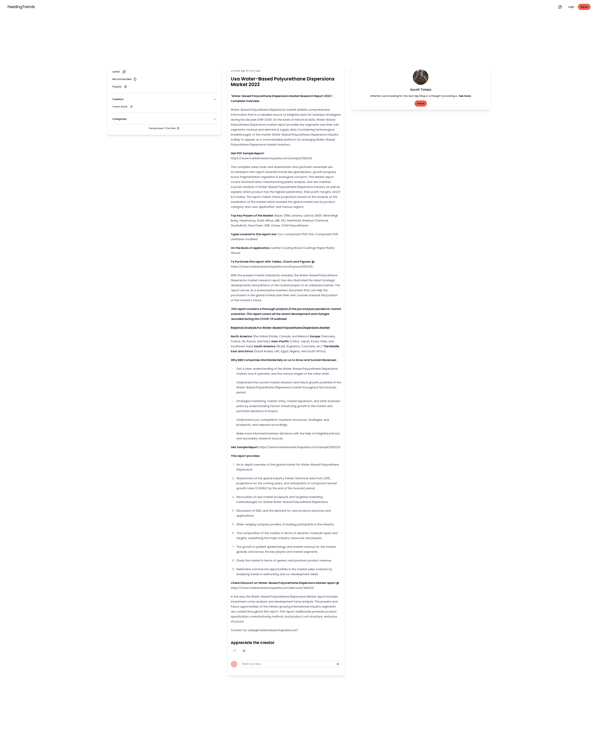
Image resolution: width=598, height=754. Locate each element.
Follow (420, 103)
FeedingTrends (21, 6)
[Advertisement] (299, 39)
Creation (117, 99)
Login (571, 6)
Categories (119, 119)
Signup (584, 6)
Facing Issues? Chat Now (162, 128)
